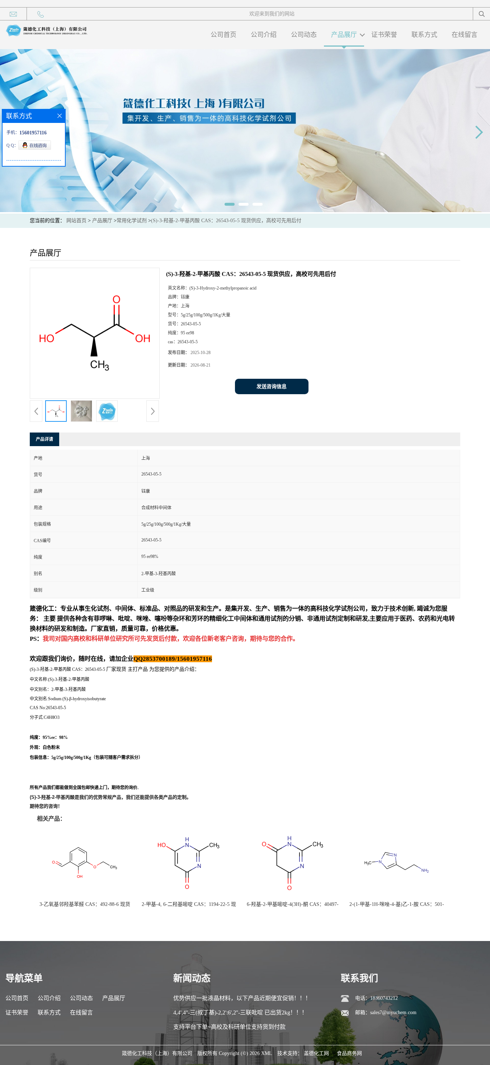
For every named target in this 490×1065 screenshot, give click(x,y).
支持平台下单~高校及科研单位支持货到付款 (229, 1027)
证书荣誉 (384, 34)
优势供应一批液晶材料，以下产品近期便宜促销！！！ (242, 998)
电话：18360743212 (376, 998)
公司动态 (304, 34)
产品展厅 (344, 34)
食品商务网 (349, 1053)
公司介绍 (264, 34)
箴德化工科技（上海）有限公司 (157, 1053)
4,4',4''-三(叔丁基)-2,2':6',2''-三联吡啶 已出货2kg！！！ (240, 1012)
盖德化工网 (316, 1053)
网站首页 (76, 220)
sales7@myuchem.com (393, 1012)
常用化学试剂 (132, 220)
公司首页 (223, 34)
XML (266, 1053)
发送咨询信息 (271, 386)
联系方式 (424, 34)
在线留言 (464, 34)
